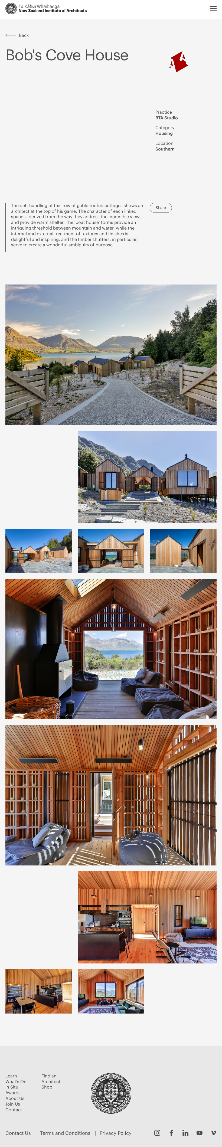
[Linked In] (185, 1133)
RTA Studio (166, 117)
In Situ (11, 1087)
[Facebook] (171, 1133)
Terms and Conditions (65, 1133)
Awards (13, 1092)
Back (24, 35)
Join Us (12, 1104)
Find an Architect (50, 1078)
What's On (16, 1081)
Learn (11, 1076)
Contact (13, 1109)
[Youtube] (200, 1133)
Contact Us (18, 1133)
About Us (14, 1098)
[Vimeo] (214, 1133)
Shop (46, 1087)
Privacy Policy (116, 1133)
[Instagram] (157, 1133)
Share (161, 207)
